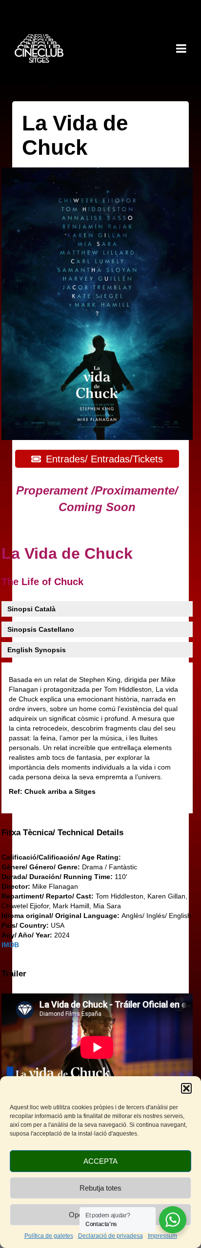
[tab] (31, 609)
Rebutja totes (100, 1188)
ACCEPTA (100, 1161)
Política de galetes (48, 1235)
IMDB (10, 945)
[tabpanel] (93, 738)
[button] (186, 1088)
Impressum (162, 1235)
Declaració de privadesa (110, 1235)
